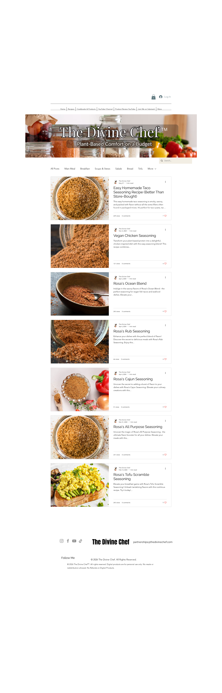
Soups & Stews (102, 168)
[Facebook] (67, 540)
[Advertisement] (77, 25)
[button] (153, 97)
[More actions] (166, 181)
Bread (130, 168)
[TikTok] (80, 540)
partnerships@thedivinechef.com (152, 542)
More (150, 168)
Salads (118, 168)
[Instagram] (61, 540)
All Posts (55, 168)
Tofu (140, 168)
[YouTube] (74, 540)
